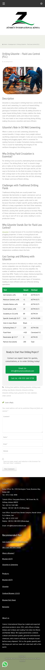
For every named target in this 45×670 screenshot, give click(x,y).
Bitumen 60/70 (7, 559)
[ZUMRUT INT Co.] (22, 30)
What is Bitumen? (8, 553)
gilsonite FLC (22, 393)
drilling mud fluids (8, 390)
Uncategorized (8, 61)
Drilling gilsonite (25, 387)
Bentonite (5, 607)
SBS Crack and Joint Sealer (11, 547)
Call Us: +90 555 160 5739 (22, 378)
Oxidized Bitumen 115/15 (11, 593)
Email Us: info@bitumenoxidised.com (22, 369)
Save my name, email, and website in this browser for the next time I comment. (21, 462)
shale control (6, 396)
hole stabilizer (32, 393)
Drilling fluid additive (12, 387)
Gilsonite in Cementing (10, 565)
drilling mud (36, 387)
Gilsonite (5, 232)
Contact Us (22, 656)
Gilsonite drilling (27, 390)
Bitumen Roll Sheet (9, 600)
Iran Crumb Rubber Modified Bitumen (15, 542)
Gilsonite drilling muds (10, 393)
